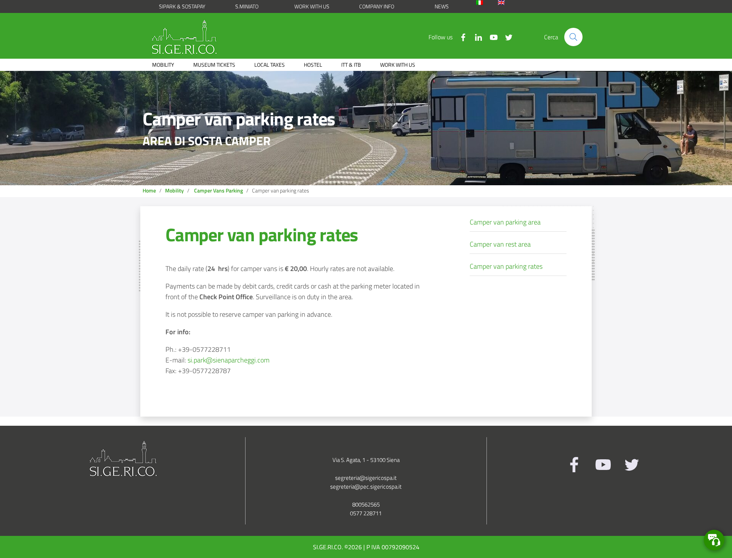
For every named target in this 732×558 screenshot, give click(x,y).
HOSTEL (313, 65)
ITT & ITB (351, 65)
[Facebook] (460, 36)
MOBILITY (163, 65)
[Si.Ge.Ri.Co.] (187, 37)
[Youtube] (490, 36)
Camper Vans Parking (218, 190)
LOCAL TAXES (269, 65)
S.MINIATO (246, 6)
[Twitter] (506, 36)
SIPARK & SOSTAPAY (182, 6)
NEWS (442, 6)
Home (149, 190)
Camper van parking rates (261, 235)
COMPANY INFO (376, 6)
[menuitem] (485, 2)
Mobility (174, 190)
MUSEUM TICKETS (214, 65)
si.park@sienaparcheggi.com (229, 360)
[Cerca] (573, 37)
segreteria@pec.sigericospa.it (365, 486)
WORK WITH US (311, 6)
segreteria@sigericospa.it (365, 477)
